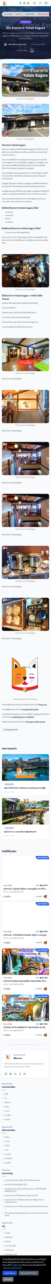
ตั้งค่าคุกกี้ (8, 1279)
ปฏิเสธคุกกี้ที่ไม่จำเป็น (28, 1273)
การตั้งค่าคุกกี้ (17, 1265)
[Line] (24, 3)
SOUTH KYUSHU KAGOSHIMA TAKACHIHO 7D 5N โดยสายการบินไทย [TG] (25, 981)
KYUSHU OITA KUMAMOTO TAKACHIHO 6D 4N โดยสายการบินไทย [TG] (24, 1027)
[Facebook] (20, 3)
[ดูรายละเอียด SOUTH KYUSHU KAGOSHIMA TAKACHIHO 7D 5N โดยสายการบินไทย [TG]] (25, 961)
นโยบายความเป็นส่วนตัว (12, 1268)
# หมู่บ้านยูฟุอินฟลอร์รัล (10, 730)
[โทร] (28, 3)
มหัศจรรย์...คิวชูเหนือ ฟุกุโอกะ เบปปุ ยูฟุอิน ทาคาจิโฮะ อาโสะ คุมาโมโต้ (24, 889)
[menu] (46, 3)
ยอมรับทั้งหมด (9, 1273)
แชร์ (32, 51)
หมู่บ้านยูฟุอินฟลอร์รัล (16, 892)
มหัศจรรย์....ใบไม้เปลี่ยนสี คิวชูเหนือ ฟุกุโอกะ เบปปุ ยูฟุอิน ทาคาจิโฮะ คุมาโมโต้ (24, 935)
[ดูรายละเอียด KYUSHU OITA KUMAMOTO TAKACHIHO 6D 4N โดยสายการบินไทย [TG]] (25, 1008)
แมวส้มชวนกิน (25, 22)
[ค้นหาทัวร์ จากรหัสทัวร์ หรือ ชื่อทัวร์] (40, 3)
